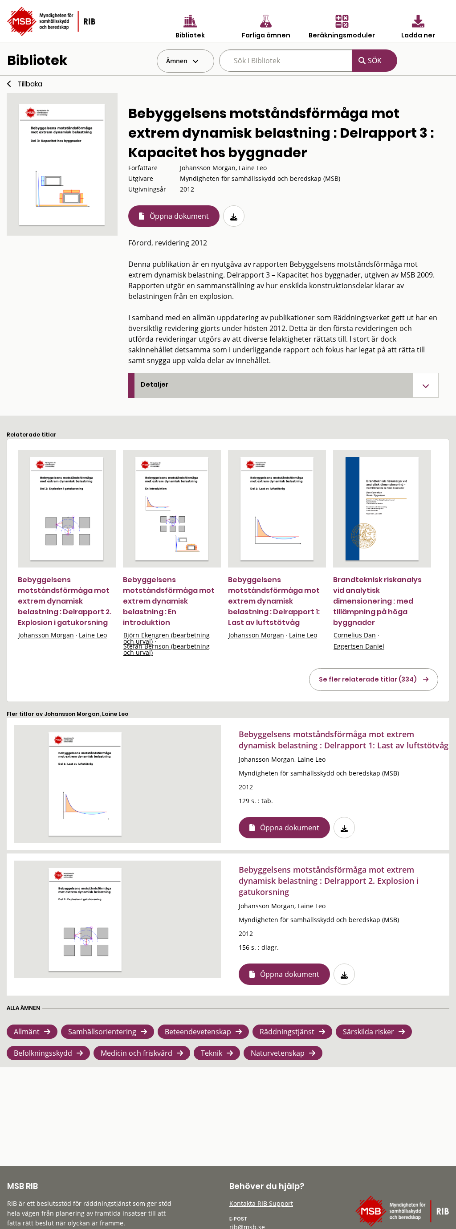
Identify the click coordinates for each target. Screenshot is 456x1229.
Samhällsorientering (102, 1032)
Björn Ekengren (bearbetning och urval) (166, 638)
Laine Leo (93, 635)
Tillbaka (29, 84)
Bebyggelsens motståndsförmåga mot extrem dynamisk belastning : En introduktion (169, 601)
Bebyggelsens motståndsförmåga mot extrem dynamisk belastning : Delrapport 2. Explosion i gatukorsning (64, 601)
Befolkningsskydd (43, 1053)
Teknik (211, 1053)
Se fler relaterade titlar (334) (368, 679)
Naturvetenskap (278, 1053)
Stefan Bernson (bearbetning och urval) (166, 649)
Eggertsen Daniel (359, 646)
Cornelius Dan (355, 635)
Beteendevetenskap (198, 1032)
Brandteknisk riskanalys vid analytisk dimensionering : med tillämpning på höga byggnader (377, 601)
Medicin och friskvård (136, 1053)
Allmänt (27, 1032)
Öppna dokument (179, 216)
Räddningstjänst (287, 1032)
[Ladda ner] (233, 216)
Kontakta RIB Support (261, 1203)
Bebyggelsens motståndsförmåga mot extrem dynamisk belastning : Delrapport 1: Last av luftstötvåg (274, 601)
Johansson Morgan (46, 635)
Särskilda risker (368, 1032)
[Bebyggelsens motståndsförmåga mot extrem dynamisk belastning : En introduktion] (171, 508)
